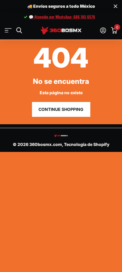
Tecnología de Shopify (87, 144)
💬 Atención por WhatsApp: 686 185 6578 (62, 17)
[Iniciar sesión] (103, 30)
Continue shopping (61, 109)
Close (115, 6)
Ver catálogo (8, 30)
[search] (19, 30)
